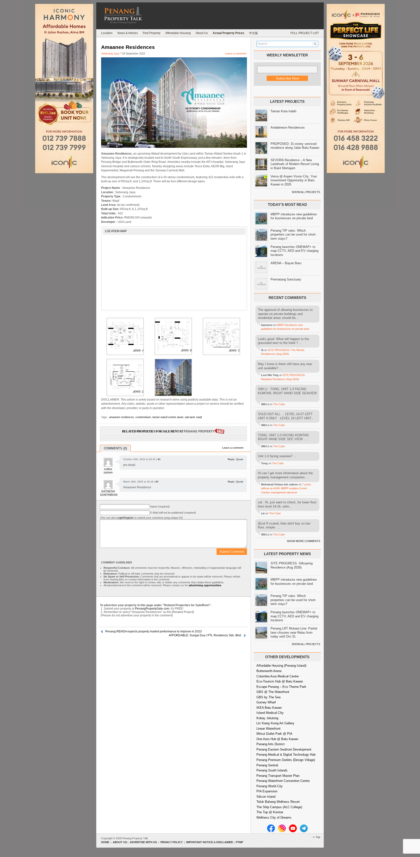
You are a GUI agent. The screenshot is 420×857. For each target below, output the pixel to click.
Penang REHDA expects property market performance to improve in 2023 (153, 631)
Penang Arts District (270, 744)
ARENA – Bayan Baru (286, 263)
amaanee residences (121, 417)
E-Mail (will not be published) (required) (173, 512)
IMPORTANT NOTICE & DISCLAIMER (209, 842)
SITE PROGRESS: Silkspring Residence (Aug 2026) (292, 565)
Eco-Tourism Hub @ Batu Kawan (279, 681)
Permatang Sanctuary (286, 279)
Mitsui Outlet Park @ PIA (274, 733)
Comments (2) (115, 448)
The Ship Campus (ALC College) (279, 807)
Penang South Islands (272, 770)
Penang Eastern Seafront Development (283, 749)
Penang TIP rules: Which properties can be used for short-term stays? (293, 234)
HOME (105, 842)
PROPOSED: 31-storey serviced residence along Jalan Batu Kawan (295, 146)
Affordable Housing (178, 33)
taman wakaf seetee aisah (167, 417)
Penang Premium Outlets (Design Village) (285, 760)
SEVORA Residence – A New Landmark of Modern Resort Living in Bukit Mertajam (295, 164)
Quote (239, 459)
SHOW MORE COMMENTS (303, 541)
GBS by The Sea (268, 697)
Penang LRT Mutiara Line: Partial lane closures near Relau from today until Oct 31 (294, 632)
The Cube (279, 404)
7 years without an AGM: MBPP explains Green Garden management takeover (286, 488)
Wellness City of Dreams (273, 817)
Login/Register (125, 517)
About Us (202, 33)
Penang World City (269, 786)
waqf (199, 417)
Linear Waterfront (268, 728)
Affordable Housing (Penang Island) (281, 665)
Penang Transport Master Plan (277, 776)
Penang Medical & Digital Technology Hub (285, 754)
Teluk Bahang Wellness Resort (278, 802)
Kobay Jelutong (267, 718)
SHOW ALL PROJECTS (306, 192)
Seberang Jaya (110, 53)
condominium (143, 417)
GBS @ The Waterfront (272, 692)
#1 (159, 459)
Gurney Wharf (266, 702)
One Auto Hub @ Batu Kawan (277, 739)
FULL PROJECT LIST (304, 33)
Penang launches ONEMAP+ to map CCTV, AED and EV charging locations (294, 251)
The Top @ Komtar (269, 812)
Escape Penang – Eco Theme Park (281, 687)
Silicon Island (265, 796)
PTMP (239, 842)
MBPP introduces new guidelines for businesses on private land (294, 216)
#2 (157, 481)
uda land (190, 417)
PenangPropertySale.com (152, 608)
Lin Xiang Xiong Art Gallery (275, 723)
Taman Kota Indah (283, 111)
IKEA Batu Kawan (269, 707)
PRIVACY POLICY (171, 842)
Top (318, 837)
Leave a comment (235, 53)
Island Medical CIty (270, 713)
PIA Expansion (266, 791)
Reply (231, 459)
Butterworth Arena (268, 671)
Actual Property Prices (228, 33)
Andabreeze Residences (288, 127)
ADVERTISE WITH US (143, 842)
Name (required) (160, 506)
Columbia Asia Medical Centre (277, 676)
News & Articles (127, 33)
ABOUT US (120, 842)
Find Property (151, 33)
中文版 (253, 33)
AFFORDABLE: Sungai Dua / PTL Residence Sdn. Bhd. (205, 635)
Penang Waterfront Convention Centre (283, 781)
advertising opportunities (205, 585)
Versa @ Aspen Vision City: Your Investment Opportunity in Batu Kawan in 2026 (294, 180)
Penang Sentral (267, 765)
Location (107, 33)
